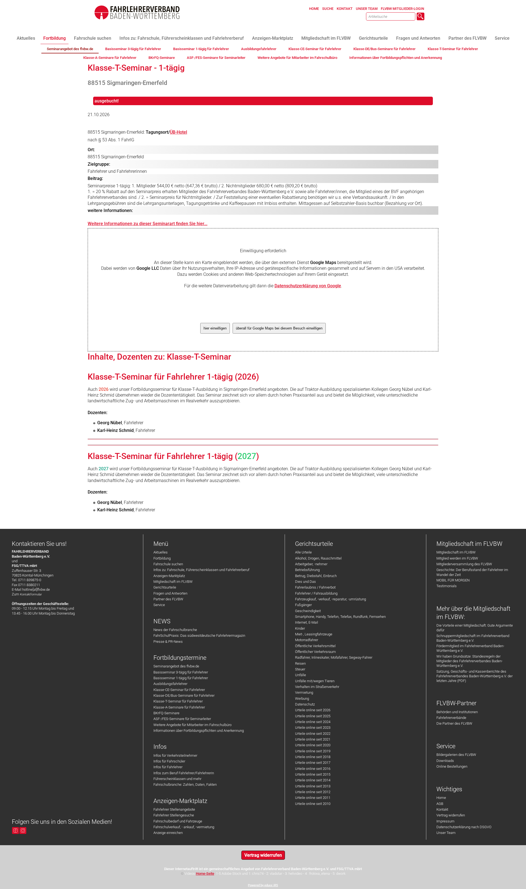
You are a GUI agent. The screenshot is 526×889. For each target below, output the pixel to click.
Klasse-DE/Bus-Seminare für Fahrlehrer (184, 695)
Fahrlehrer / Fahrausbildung (316, 593)
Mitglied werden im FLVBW (457, 558)
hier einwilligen (215, 328)
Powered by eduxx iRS (263, 885)
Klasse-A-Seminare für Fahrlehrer (179, 707)
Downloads (445, 761)
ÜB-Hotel (178, 132)
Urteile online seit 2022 (312, 734)
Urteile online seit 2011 (312, 798)
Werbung (302, 698)
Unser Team (446, 833)
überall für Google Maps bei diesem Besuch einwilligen (279, 328)
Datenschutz (305, 704)
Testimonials (446, 586)
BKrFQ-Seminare (166, 713)
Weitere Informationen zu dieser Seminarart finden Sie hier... (147, 223)
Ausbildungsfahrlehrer (170, 684)
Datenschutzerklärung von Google (308, 285)
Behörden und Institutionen (457, 712)
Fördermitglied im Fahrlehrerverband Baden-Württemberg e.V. (470, 648)
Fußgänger (303, 605)
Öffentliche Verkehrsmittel (315, 646)
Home (441, 798)
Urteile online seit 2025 (312, 716)
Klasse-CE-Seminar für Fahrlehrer (179, 690)
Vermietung (304, 692)
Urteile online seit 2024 (312, 722)
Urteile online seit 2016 (312, 769)
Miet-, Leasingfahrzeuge (313, 634)
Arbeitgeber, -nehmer (311, 564)
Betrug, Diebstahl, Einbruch (316, 576)
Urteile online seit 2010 (312, 804)
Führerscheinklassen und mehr (177, 779)
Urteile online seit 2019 (312, 751)
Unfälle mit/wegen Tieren (315, 681)
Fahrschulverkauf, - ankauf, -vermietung (183, 827)
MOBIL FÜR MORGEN (453, 580)
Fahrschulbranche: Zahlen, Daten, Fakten (185, 784)
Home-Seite (205, 873)
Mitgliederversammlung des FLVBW (464, 564)
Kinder (300, 628)
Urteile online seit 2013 (312, 786)
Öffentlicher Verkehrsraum (315, 652)
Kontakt (442, 809)
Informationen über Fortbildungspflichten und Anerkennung (198, 731)
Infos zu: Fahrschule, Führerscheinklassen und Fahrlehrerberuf (201, 570)
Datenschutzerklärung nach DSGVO (463, 827)
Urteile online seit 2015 (312, 774)
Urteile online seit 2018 (312, 757)
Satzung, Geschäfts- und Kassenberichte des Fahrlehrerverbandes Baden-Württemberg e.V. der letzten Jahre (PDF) (474, 676)
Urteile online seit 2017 (312, 763)
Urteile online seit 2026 (312, 710)
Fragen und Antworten (170, 593)
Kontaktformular (31, 594)
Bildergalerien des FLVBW (456, 755)
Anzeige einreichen (168, 833)
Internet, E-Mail (306, 622)
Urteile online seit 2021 (312, 739)
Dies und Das (305, 582)
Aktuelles (160, 552)
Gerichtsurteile (164, 587)
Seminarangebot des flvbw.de (176, 666)
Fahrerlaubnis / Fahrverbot (315, 587)
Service (159, 605)
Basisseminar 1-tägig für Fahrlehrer (180, 678)
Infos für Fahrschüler (169, 761)
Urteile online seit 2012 (312, 792)
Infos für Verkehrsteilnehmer (175, 755)
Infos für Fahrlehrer (167, 767)
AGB (439, 804)
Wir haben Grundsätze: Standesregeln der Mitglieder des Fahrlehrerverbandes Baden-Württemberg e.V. (469, 661)
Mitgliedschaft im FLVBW (173, 582)
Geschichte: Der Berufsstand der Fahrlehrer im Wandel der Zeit (472, 572)
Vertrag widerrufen (450, 815)
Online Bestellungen (451, 766)
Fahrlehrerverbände (451, 718)
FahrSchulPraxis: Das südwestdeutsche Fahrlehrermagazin (199, 635)
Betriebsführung (307, 570)
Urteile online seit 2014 (312, 780)
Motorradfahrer (306, 640)
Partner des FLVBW (168, 599)
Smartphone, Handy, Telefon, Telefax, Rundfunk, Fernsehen (340, 617)
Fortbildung (162, 558)
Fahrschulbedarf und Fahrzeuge (177, 821)
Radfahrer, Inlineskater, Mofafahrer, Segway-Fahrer (333, 657)
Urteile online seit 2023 (312, 727)
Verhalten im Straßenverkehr (317, 687)
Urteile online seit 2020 (312, 745)
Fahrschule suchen (168, 564)
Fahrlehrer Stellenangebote (174, 809)
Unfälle (300, 675)
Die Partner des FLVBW (454, 723)
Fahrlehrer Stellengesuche (173, 815)
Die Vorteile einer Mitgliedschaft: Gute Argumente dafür (474, 627)
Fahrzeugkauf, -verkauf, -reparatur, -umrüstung (330, 599)
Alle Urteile (303, 552)
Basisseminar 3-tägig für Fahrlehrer (180, 672)
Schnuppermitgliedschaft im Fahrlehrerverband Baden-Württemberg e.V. (472, 638)
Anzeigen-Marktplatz (169, 576)
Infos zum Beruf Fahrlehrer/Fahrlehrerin (183, 773)
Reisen (300, 663)
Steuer (300, 669)
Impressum (445, 821)
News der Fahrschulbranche (175, 630)
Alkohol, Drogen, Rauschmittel (318, 558)
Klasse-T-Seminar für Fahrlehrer (178, 701)
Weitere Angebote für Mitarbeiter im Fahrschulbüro (192, 725)
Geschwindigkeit (308, 611)
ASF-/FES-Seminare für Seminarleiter (182, 719)
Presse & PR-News (168, 641)
